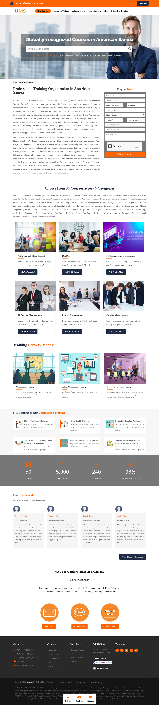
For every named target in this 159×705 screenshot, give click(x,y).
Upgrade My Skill (33, 682)
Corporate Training (61, 11)
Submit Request (125, 154)
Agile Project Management (31, 256)
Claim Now (143, 3)
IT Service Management (30, 315)
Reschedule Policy (96, 683)
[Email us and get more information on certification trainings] (49, 612)
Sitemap (74, 661)
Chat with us (79, 627)
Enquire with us (109, 627)
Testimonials (53, 658)
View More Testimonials (132, 557)
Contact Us (52, 666)
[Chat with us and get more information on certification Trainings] (79, 612)
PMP (77, 55)
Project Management (72, 315)
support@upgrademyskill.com (28, 658)
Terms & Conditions (65, 683)
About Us (52, 650)
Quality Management (117, 315)
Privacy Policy (81, 683)
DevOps (66, 256)
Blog (106, 11)
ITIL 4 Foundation (65, 55)
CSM (97, 55)
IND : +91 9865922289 (25, 654)
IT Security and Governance (120, 256)
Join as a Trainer (79, 11)
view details (28, 272)
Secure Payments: (99, 659)
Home (15, 82)
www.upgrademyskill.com (26, 665)
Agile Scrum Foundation (112, 55)
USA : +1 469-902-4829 (25, 650)
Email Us (48, 627)
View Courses (53, 654)
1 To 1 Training (95, 11)
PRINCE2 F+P (87, 55)
